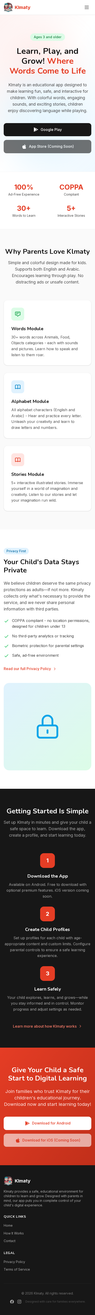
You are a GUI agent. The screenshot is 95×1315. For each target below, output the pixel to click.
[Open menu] (86, 7)
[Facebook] (12, 1301)
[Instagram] (19, 1301)
